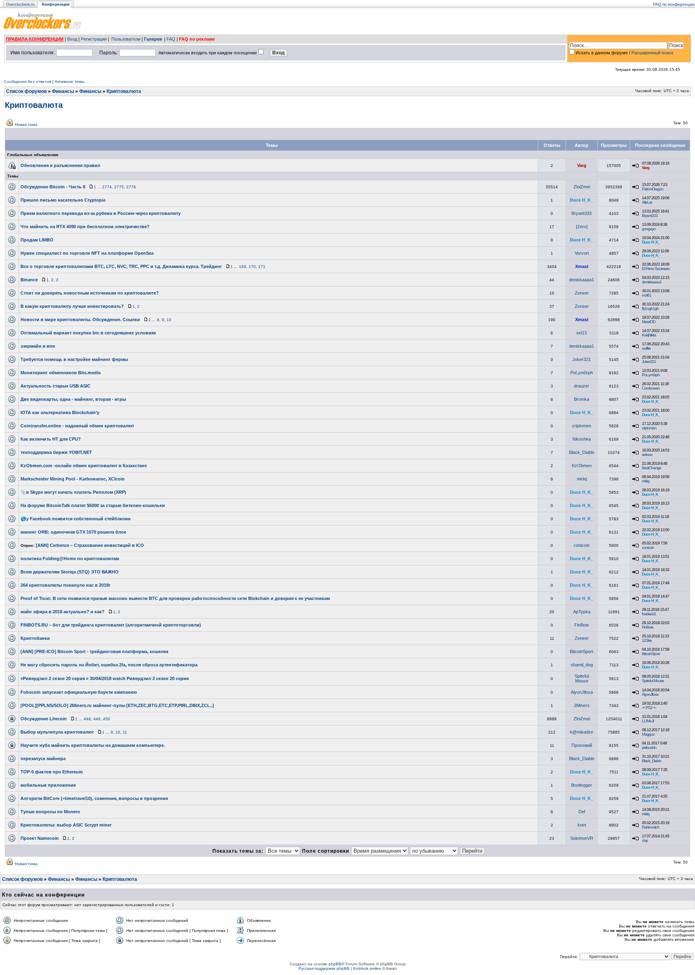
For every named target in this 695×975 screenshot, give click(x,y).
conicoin (582, 545)
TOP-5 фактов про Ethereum (52, 771)
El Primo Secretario (656, 268)
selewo (647, 454)
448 (87, 719)
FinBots (581, 625)
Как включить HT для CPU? (51, 439)
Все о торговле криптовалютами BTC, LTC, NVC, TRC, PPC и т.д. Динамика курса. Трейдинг (121, 266)
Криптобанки (35, 638)
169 (242, 266)
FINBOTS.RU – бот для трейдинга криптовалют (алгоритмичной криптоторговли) (111, 625)
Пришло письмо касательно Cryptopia (63, 200)
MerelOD (648, 322)
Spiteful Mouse (582, 678)
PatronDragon (652, 189)
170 (252, 266)
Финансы (63, 91)
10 (169, 319)
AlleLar (647, 202)
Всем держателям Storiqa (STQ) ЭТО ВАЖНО (70, 571)
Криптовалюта (124, 91)
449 (97, 719)
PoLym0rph (581, 372)
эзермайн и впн (38, 346)
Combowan (651, 388)
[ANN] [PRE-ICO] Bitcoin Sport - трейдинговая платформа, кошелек (95, 651)
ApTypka (581, 611)
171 (261, 266)
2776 (131, 187)
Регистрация (94, 39)
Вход (72, 39)
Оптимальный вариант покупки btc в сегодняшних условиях (88, 332)
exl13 (581, 332)
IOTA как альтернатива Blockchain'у (60, 412)
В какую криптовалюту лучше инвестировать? (72, 306)
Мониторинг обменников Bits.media (61, 372)
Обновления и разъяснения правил (60, 165)
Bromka (581, 399)
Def (581, 811)
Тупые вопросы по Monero (50, 811)
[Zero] (582, 226)
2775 (119, 187)
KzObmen (582, 465)
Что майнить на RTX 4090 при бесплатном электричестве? (85, 226)
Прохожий (582, 745)
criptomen (581, 425)
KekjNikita (649, 335)
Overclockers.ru (20, 4)
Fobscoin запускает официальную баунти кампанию (79, 692)
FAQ (171, 39)
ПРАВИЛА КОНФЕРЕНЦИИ (35, 39)
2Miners (582, 705)
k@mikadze (581, 732)
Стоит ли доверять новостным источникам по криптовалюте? (90, 293)
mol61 (646, 295)
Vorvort (582, 253)
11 (125, 732)
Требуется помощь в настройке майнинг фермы (74, 359)
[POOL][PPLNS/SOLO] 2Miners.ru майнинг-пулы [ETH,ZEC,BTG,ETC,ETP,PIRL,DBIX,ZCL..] (117, 705)
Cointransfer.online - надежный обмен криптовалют (77, 425)
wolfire (646, 348)
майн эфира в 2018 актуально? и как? (63, 611)
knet (582, 824)
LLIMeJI (648, 721)
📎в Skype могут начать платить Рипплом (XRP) (73, 492)
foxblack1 (649, 614)
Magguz (648, 734)
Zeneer (582, 293)
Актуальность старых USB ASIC (55, 385)
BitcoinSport (581, 651)
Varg (581, 165)
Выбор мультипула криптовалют (57, 732)
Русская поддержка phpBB (324, 968)
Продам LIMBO (37, 239)
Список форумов (26, 91)
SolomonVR (581, 838)
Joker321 (581, 359)
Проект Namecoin (40, 838)
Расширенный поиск (652, 52)
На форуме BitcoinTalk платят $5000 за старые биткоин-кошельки (93, 505)
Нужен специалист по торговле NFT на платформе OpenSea (87, 253)
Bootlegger (581, 785)
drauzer (581, 385)
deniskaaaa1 (581, 279)
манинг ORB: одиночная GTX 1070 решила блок (73, 532)
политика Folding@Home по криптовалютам (70, 558)
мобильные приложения (48, 785)
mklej (582, 478)
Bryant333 (582, 213)
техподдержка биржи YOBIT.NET (56, 452)
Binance (29, 279)
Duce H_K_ (581, 200)
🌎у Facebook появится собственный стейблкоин (76, 518)
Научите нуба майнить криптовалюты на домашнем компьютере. (93, 745)
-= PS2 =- (649, 707)
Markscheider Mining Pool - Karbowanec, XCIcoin (73, 478)
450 (106, 719)
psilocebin (649, 747)
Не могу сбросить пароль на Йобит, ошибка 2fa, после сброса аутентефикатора (109, 664)
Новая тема (26, 124)
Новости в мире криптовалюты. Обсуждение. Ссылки (80, 319)
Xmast (581, 266)
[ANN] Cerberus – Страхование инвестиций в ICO (90, 545)
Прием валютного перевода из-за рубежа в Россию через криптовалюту (101, 213)
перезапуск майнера (43, 758)
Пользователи (125, 39)
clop (645, 840)
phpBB (335, 964)
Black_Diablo (581, 452)
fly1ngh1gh (650, 308)
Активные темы (69, 81)
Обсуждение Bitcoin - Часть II (53, 186)
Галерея (153, 39)
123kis (647, 640)
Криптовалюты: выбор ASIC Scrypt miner (66, 824)
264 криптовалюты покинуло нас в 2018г (66, 585)
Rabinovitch (650, 827)
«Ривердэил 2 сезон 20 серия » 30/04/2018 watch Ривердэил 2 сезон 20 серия (105, 678)
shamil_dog (582, 664)
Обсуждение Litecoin (44, 718)
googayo (649, 229)
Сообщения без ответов (27, 81)
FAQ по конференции (674, 4)
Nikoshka (581, 439)
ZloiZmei (582, 186)
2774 (107, 187)
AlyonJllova (582, 692)
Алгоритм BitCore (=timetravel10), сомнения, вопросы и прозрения (94, 798)
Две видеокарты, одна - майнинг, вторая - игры (73, 399)
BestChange (651, 468)
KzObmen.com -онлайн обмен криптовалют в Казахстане (84, 465)
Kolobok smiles (367, 968)
